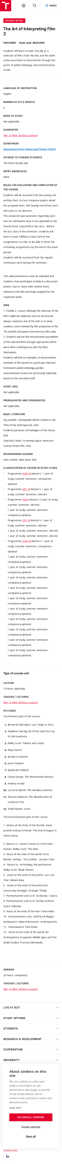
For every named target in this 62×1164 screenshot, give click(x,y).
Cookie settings (30, 1127)
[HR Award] (7, 1156)
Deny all (31, 1136)
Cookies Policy (10, 1150)
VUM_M (26, 473)
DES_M (26, 489)
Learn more (15, 1107)
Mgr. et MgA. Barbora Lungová (20, 135)
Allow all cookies (31, 1117)
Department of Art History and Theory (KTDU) (29, 149)
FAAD (25, 499)
